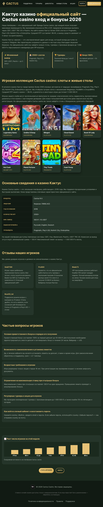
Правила (59, 501)
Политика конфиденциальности (41, 501)
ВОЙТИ (82, 3)
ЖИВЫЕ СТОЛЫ (61, 3)
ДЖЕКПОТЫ (49, 3)
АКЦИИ (72, 3)
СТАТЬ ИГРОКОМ (94, 3)
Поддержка (70, 501)
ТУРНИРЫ (39, 3)
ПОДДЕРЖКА (27, 3)
